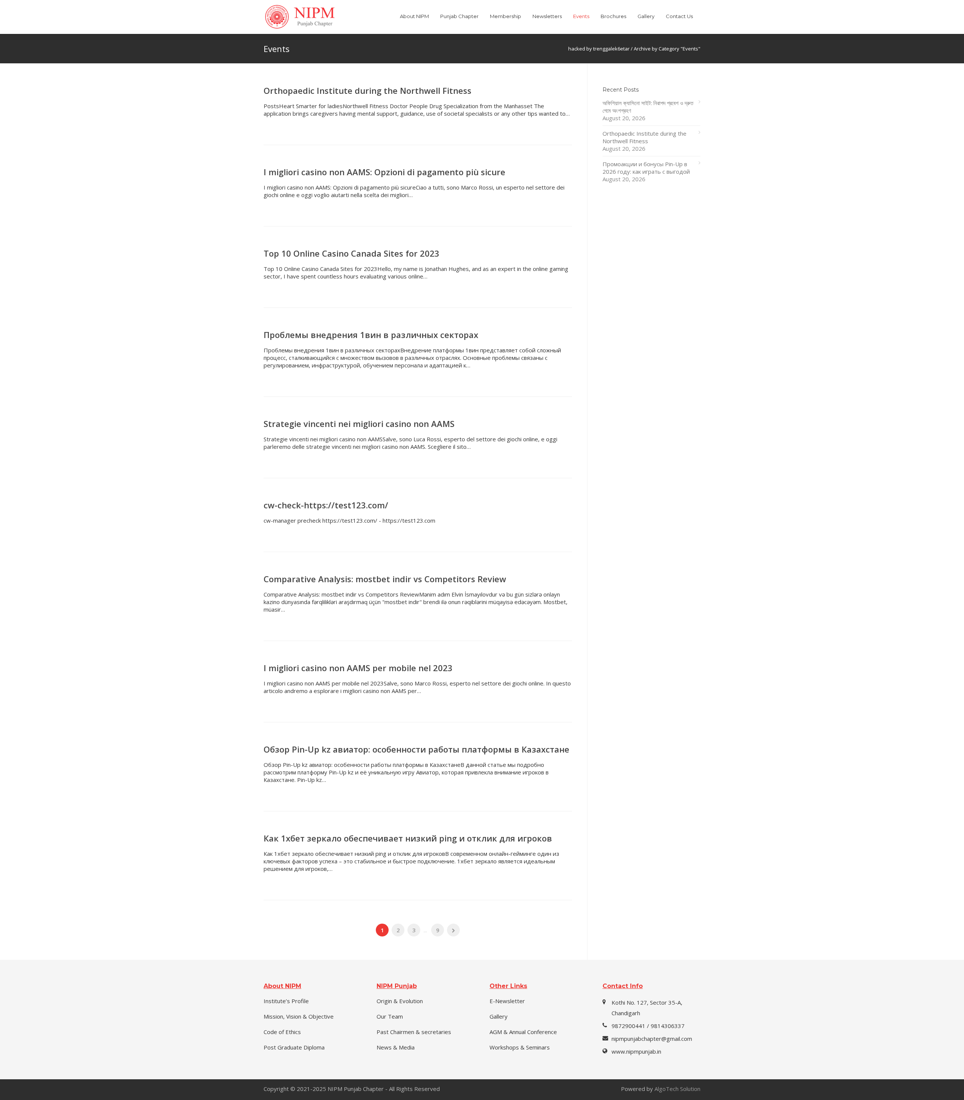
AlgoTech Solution (677, 1088)
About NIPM (414, 16)
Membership (505, 16)
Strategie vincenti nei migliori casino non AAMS (359, 423)
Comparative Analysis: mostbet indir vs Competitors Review (385, 578)
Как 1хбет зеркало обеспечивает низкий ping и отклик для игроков (408, 838)
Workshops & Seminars (520, 1047)
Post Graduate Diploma (294, 1047)
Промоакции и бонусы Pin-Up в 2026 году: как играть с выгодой (646, 167)
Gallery (646, 16)
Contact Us (679, 16)
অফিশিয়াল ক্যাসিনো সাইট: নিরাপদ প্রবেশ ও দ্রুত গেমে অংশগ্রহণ (647, 106)
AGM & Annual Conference (523, 1032)
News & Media (396, 1047)
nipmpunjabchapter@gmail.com (652, 1038)
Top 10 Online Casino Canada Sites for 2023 (351, 253)
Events (581, 16)
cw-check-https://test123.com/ (326, 505)
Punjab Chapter (459, 16)
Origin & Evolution (400, 1001)
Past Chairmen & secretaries (414, 1032)
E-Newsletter (507, 1001)
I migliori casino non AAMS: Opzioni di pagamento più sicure (384, 171)
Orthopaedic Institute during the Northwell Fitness (367, 90)
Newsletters (547, 16)
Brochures (613, 16)
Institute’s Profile (286, 1001)
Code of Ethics (282, 1032)
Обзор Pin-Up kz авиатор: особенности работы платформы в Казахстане (416, 749)
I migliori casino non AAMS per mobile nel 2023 (358, 667)
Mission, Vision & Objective (299, 1016)
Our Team (390, 1016)
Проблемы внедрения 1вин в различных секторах (371, 334)
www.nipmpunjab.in (636, 1051)
